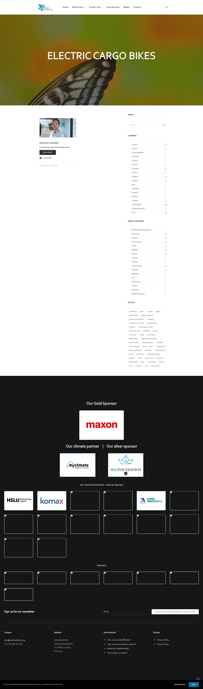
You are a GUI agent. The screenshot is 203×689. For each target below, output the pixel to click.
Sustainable (152, 362)
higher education (147, 342)
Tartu (131, 366)
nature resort (161, 346)
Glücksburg (151, 335)
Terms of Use (162, 644)
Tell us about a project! (117, 653)
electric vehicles (134, 331)
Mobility (61, 147)
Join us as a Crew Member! (119, 640)
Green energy (45, 147)
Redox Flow (140, 354)
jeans (144, 346)
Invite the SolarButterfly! (118, 649)
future (141, 335)
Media (127, 7)
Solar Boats (149, 358)
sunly (142, 362)
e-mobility (132, 327)
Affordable (133, 311)
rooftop (132, 358)
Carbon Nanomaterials (136, 319)
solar (140, 358)
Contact (137, 7)
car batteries (133, 315)
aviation (150, 311)
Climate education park (136, 323)
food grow (132, 335)
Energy (67, 147)
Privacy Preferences (179, 684)
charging (151, 319)
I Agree (194, 684)
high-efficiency (134, 342)
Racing (131, 354)
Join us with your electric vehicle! (121, 644)
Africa (142, 311)
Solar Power (133, 362)
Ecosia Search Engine (146, 327)
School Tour (95, 7)
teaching (139, 366)
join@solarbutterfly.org (14, 640)
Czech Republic (152, 323)
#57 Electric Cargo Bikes (49, 143)
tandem (161, 362)
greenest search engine (149, 339)
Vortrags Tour (113, 7)
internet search (134, 346)
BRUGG (158, 311)
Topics (52, 147)
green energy (133, 339)
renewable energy (153, 354)
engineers (146, 331)
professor (148, 350)
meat (151, 346)
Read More (47, 152)
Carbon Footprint (147, 315)
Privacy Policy (163, 640)
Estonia (56, 147)
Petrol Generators (135, 350)
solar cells (160, 358)
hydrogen (159, 342)
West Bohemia (155, 366)
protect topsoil (160, 350)
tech (146, 366)
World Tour (77, 7)
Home (66, 7)
